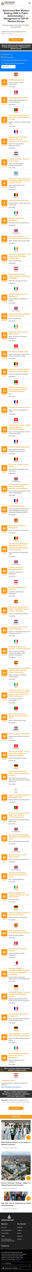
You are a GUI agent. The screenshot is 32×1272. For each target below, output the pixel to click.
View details (12, 87)
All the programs (8, 57)
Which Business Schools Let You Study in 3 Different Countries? (16, 1143)
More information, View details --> (11, 1087)
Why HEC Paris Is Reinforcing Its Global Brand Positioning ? (16, 1204)
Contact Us (5, 1246)
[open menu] (29, 3)
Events (19, 1233)
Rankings (19, 1227)
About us (3, 1227)
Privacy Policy (5, 1233)
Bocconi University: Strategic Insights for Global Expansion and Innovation (16, 1184)
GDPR (3, 1236)
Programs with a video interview (13, 63)
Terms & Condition (6, 1230)
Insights (19, 1230)
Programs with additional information (15, 60)
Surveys (19, 1239)
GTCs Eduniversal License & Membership (7, 1239)
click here (18, 1259)
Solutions (19, 1236)
